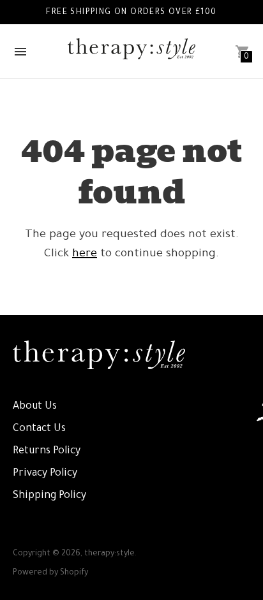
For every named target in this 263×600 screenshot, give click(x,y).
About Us (35, 407)
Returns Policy (46, 451)
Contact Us (39, 429)
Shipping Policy (49, 496)
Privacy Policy (45, 473)
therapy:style (109, 554)
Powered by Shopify (50, 573)
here (84, 254)
